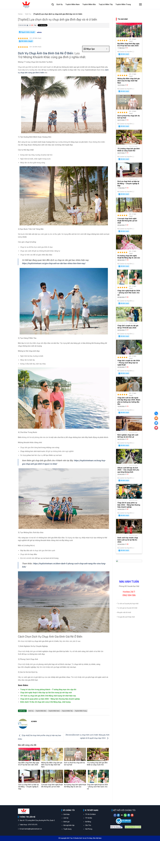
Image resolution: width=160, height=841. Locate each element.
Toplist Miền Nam (72, 4)
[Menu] (140, 4)
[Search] (53, 4)
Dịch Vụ (59, 4)
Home (20, 14)
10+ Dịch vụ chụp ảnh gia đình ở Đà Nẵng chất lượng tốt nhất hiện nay (48, 696)
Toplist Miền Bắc (89, 4)
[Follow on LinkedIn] (128, 815)
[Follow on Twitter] (118, 815)
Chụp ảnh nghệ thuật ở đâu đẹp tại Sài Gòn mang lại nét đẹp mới (46, 693)
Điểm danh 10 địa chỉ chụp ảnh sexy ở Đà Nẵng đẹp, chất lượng (45, 702)
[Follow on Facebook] (115, 815)
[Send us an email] (121, 815)
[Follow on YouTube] (132, 815)
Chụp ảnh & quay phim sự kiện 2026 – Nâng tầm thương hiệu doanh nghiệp (50, 699)
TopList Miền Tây (106, 4)
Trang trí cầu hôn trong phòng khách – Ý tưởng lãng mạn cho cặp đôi (48, 689)
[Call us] (125, 815)
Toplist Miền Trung (123, 4)
